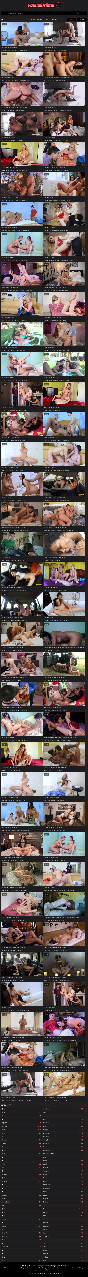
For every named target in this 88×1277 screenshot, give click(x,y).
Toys (63, 1247)
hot (8, 890)
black (12, 50)
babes (52, 560)
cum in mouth (6, 530)
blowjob (56, 110)
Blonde (21, 1129)
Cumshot (21, 1147)
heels (66, 140)
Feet (21, 1164)
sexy (56, 560)
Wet (21, 1260)
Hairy (63, 1178)
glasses (62, 230)
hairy (11, 890)
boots (17, 710)
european (64, 50)
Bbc (63, 1119)
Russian (63, 1226)
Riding (21, 1226)
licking (8, 200)
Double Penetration (63, 1154)
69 (44, 80)
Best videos (37, 19)
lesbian (21, 110)
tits (12, 80)
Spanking (21, 1236)
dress (26, 740)
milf (63, 410)
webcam (53, 1070)
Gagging (63, 1171)
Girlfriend (21, 1174)
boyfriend (47, 530)
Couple (21, 1143)
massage (57, 950)
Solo (63, 1233)
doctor (17, 470)
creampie (56, 1100)
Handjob (21, 1181)
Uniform (63, 1250)
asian (3, 170)
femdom (70, 110)
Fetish (63, 1164)
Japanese (63, 1188)
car (62, 170)
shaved (64, 80)
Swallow (21, 1240)
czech (59, 530)
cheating (57, 140)
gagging (17, 620)
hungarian (17, 1040)
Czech (63, 1147)
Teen (63, 1243)
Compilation (63, 1140)
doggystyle (23, 50)
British (21, 1133)
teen (45, 770)
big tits (7, 50)
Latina (63, 1191)
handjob (25, 170)
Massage (63, 1198)
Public (21, 1219)
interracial (60, 770)
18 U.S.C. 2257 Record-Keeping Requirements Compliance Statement (44, 1266)
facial (71, 260)
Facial (63, 1160)
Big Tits (21, 1126)
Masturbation (21, 1202)
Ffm (21, 1167)
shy (45, 1100)
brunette (58, 80)
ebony (24, 350)
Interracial (63, 1185)
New (71, 19)
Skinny (63, 1229)
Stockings (63, 1236)
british (17, 50)
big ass (8, 80)
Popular (82, 19)
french (69, 200)
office (58, 740)
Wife (63, 1260)
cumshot (18, 170)
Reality (63, 1222)
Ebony (63, 1157)
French (63, 1167)
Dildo (21, 1154)
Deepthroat (63, 1150)
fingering (19, 500)
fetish (68, 350)
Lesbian (21, 1195)
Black (63, 1126)
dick (7, 170)
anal (45, 50)
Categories (53, 19)
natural (24, 200)
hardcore (56, 650)
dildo (53, 830)
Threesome (21, 1247)
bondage (57, 170)
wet (8, 1040)
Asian (63, 1112)
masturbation (29, 290)
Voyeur (63, 1253)
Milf (21, 1205)
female (68, 1070)
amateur (46, 500)
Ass (21, 1116)
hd (60, 320)
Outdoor (63, 1212)
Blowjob (63, 1129)
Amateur (63, 1109)
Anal (21, 1112)
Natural (63, 1209)
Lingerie (63, 1195)
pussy (46, 140)
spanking (24, 620)
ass (3, 50)
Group (63, 1174)
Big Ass (21, 1123)
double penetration (25, 80)
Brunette (63, 1133)
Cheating (63, 1136)
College (21, 1140)
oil (22, 1040)
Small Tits (21, 1233)
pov (59, 50)
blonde (51, 140)
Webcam (63, 1257)
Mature (63, 1202)
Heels (63, 1181)
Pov (63, 1216)
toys (7, 440)
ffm (62, 140)
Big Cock (63, 1123)
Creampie (63, 1143)
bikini (54, 590)
